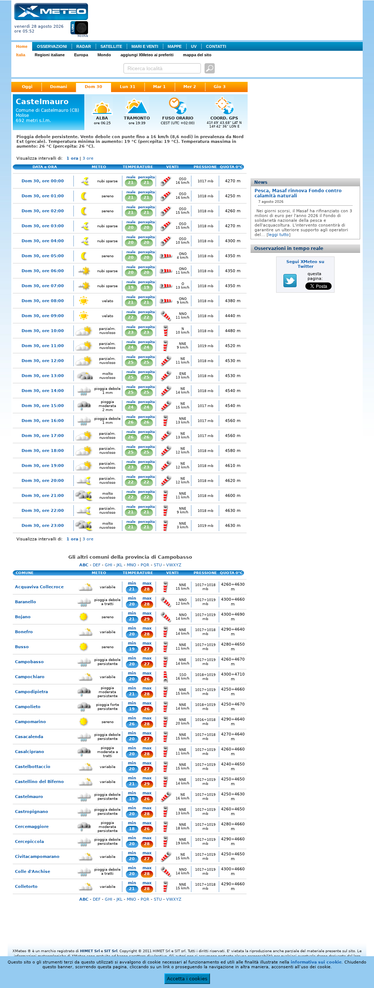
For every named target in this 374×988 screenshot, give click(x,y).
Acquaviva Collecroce (39, 587)
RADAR (83, 46)
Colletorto (26, 886)
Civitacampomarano (37, 856)
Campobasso (29, 662)
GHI (108, 565)
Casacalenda (29, 736)
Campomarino (30, 721)
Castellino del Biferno (39, 781)
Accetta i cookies (187, 978)
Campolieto (28, 706)
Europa (81, 55)
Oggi (27, 86)
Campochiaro (30, 676)
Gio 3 (220, 86)
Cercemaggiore (32, 826)
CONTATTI (216, 46)
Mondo (104, 55)
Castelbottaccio (32, 766)
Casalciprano (29, 751)
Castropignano (31, 811)
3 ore (88, 158)
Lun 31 (128, 86)
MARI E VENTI (144, 46)
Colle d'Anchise (32, 871)
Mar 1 (159, 86)
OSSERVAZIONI (52, 46)
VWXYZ (174, 565)
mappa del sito (197, 55)
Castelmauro (29, 796)
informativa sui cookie (316, 962)
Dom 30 (93, 86)
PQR (145, 565)
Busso (22, 647)
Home (21, 46)
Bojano (23, 617)
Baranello (25, 602)
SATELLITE (111, 46)
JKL (119, 565)
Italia (20, 55)
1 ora (72, 158)
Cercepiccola (29, 841)
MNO (131, 565)
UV (193, 46)
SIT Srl (110, 951)
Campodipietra (31, 691)
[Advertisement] (227, 19)
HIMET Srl (90, 951)
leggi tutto (278, 234)
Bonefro (24, 632)
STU (158, 565)
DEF (96, 565)
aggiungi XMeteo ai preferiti (147, 55)
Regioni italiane (50, 55)
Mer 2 (189, 86)
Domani (58, 86)
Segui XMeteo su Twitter (305, 264)
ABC (83, 565)
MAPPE (175, 46)
